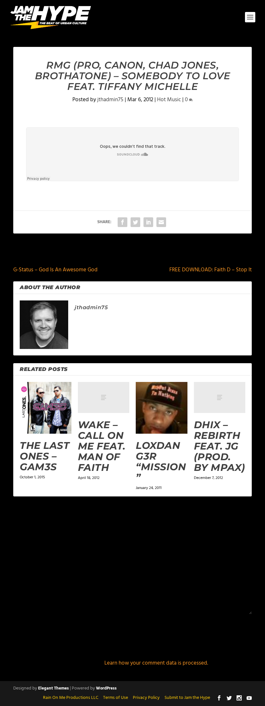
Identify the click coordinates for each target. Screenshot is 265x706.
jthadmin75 (110, 99)
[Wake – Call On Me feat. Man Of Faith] (104, 397)
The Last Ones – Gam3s (44, 456)
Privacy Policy (146, 697)
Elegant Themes (53, 688)
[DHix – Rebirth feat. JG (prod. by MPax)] (220, 397)
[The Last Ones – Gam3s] (45, 408)
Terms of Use (115, 697)
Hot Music (169, 99)
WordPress (106, 688)
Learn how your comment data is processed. (156, 663)
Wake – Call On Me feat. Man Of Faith (102, 446)
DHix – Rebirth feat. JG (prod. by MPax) (219, 446)
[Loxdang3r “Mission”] (161, 408)
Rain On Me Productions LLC (70, 697)
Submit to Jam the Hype (187, 697)
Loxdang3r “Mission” (161, 461)
